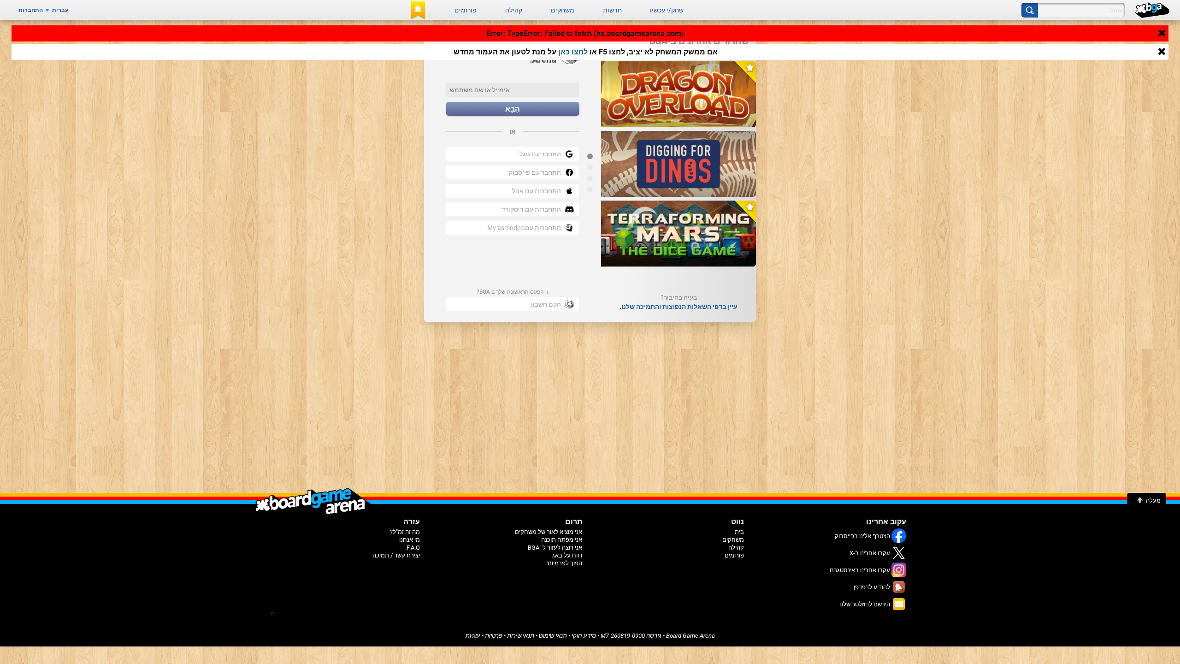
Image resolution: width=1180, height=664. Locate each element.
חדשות (612, 10)
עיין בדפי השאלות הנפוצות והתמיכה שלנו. (679, 306)
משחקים (562, 10)
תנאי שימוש (553, 635)
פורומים (465, 10)
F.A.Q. (412, 547)
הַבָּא (512, 109)
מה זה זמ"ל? (405, 531)
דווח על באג (567, 555)
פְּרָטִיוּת (493, 635)
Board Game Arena (690, 635)
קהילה (513, 10)
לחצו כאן (573, 51)
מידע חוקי (584, 635)
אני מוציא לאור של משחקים (548, 531)
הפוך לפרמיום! (564, 563)
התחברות (30, 10)
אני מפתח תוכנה (561, 539)
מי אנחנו (409, 539)
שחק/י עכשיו (667, 10)
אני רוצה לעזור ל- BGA (555, 547)
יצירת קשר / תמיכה (396, 555)
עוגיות (473, 635)
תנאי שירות (520, 635)
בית (739, 531)
